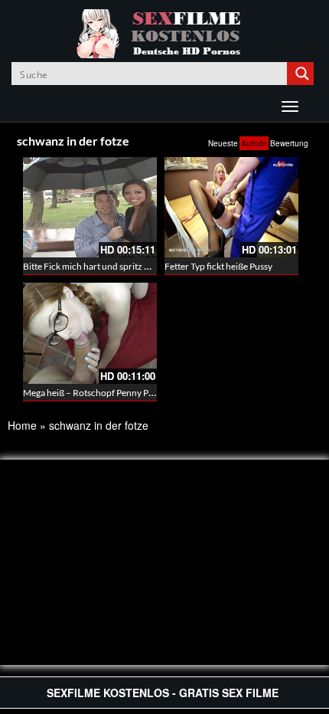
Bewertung (289, 143)
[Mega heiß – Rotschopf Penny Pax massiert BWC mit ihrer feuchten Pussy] (90, 333)
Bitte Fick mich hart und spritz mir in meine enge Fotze (130, 266)
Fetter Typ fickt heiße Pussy (218, 266)
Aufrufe (254, 143)
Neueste (223, 143)
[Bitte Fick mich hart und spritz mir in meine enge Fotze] (90, 207)
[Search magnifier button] (302, 73)
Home (22, 425)
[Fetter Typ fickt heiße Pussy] (231, 207)
